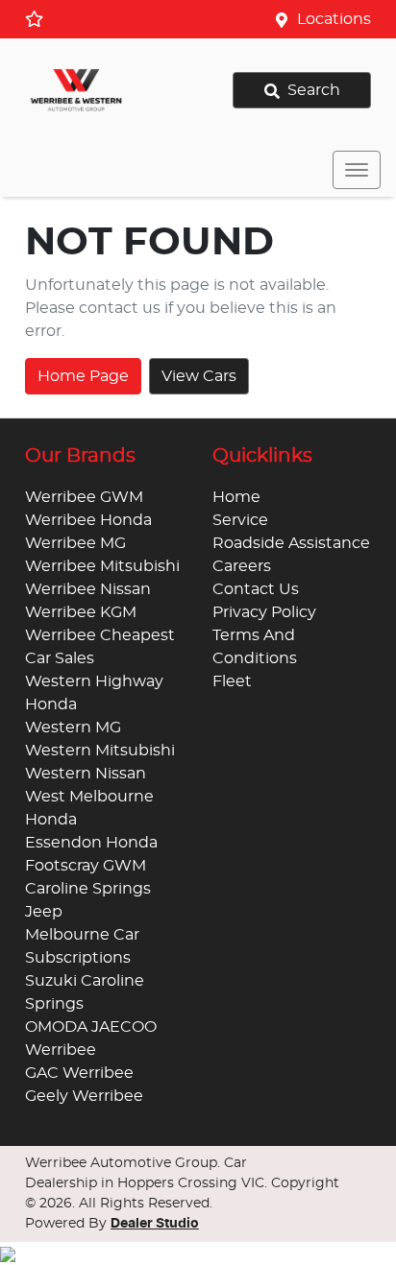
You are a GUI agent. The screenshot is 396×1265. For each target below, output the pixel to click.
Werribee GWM (84, 497)
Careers (241, 566)
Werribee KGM (80, 612)
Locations (334, 19)
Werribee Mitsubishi (102, 566)
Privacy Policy (264, 612)
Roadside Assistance (291, 543)
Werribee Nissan (88, 589)
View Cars (198, 376)
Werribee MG (75, 543)
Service (240, 520)
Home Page (83, 376)
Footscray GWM (85, 865)
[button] (357, 170)
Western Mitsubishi (100, 750)
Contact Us (255, 589)
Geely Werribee (84, 1096)
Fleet (232, 681)
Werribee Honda (88, 520)
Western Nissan (85, 773)
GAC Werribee (79, 1073)
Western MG (73, 727)
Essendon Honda (91, 842)
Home (236, 497)
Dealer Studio (155, 1223)
